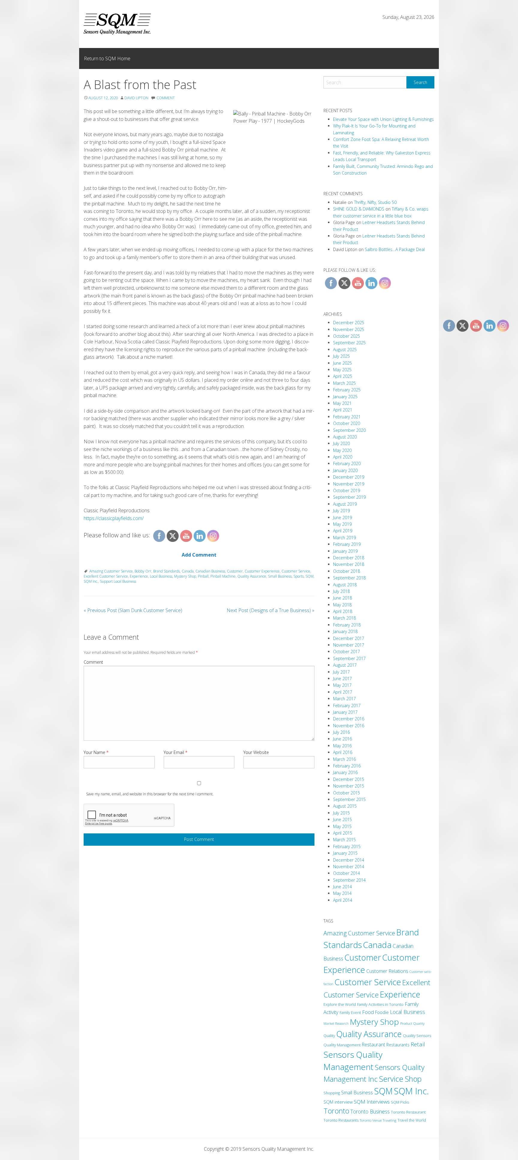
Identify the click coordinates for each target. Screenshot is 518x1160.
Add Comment (199, 555)
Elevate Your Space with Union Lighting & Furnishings (383, 119)
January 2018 (345, 631)
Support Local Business (118, 581)
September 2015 (349, 799)
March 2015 (344, 839)
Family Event (350, 1012)
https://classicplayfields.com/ (114, 518)
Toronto (336, 1111)
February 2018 (347, 625)
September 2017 (349, 658)
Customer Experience (262, 571)
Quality (329, 1035)
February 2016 (347, 766)
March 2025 (344, 383)
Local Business (161, 576)
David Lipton (136, 97)
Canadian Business (210, 571)
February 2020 (347, 463)
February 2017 (347, 705)
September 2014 (349, 880)
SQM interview (338, 1102)
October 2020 (346, 423)
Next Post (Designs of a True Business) (270, 610)
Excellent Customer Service (106, 576)
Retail (418, 1044)
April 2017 (342, 692)
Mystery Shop (185, 576)
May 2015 (342, 826)
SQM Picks (400, 1102)
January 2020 (345, 470)
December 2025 (348, 322)
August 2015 (345, 806)
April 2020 (342, 457)
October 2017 (346, 651)
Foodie (382, 1012)
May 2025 (342, 369)
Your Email (175, 752)
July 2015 (341, 813)
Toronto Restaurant (408, 1112)
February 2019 (347, 544)
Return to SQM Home (107, 58)
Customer (235, 571)
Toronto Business (370, 1111)
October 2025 (346, 336)
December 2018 (348, 558)
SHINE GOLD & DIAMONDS (358, 209)
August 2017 (345, 665)
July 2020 (341, 443)
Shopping (331, 1093)
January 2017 (345, 712)
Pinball (203, 576)
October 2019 (346, 490)
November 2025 (348, 329)
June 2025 (342, 363)
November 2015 (348, 786)
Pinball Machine (223, 576)
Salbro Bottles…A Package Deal (395, 249)
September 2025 (349, 342)
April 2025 (342, 376)
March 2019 (344, 537)
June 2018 (342, 598)
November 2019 (348, 484)
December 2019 (348, 477)
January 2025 (345, 396)
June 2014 (342, 886)
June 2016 (342, 739)
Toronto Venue (371, 1120)
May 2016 (342, 746)
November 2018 (348, 564)
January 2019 (345, 551)
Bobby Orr (143, 571)
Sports (298, 576)
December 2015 (348, 779)
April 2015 (342, 833)
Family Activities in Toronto (380, 1004)
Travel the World (411, 1120)
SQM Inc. (91, 581)
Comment (93, 662)
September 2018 (349, 578)
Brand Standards (166, 571)
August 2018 (345, 584)
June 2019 (342, 517)
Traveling (389, 1120)
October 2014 (346, 873)
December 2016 (348, 719)
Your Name (96, 752)
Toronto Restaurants (341, 1120)
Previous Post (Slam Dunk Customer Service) (133, 610)
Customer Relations (387, 971)
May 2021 (342, 403)
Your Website (256, 752)
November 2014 (348, 866)
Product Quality (412, 1023)
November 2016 (348, 725)
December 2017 (348, 638)
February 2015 (347, 846)
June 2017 (342, 678)
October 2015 (346, 793)
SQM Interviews (372, 1101)
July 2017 (341, 672)
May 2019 (342, 524)
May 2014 (342, 893)
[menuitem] (107, 58)
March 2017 (344, 698)
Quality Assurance (251, 576)
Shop (413, 1079)
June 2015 (342, 819)
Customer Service (295, 571)
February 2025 (347, 390)
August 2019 (345, 504)
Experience (139, 576)
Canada (188, 571)
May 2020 (342, 450)
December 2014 (348, 860)
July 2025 (341, 356)
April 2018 (342, 611)
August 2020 (345, 437)
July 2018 (341, 591)
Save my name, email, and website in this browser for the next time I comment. (149, 794)
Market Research (336, 1023)
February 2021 (347, 417)
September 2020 (349, 430)
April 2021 (342, 410)
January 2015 (345, 853)
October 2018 (346, 571)
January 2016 (345, 772)
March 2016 (344, 759)
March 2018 (344, 618)
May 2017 (342, 685)
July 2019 (341, 510)
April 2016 (342, 752)
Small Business (280, 576)
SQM (309, 576)
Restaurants (397, 1045)
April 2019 (342, 531)
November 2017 (348, 645)
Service (391, 1079)
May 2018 (342, 605)
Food (368, 1012)
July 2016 (341, 732)
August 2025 (345, 349)
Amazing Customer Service (111, 571)
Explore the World (339, 1004)
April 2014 (342, 900)
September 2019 (349, 497)
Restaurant (373, 1044)
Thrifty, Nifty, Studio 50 (375, 202)
